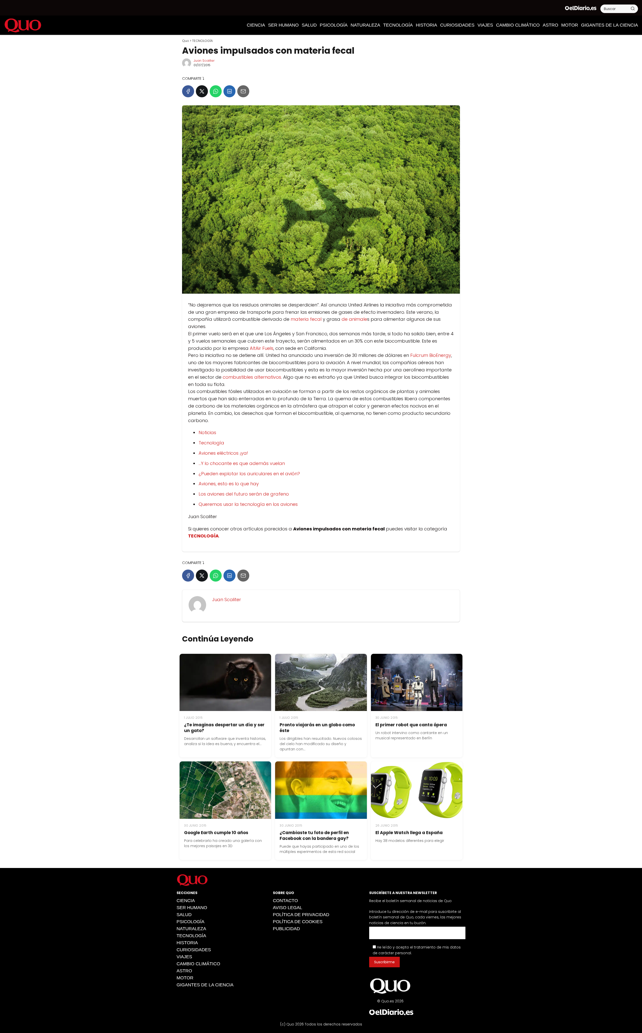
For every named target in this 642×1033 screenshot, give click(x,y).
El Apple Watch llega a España (409, 833)
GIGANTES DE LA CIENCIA (609, 25)
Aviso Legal (287, 907)
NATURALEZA (365, 25)
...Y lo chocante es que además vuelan (242, 463)
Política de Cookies (298, 921)
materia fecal (306, 319)
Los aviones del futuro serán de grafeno (244, 494)
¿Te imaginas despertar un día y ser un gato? (224, 728)
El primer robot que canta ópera (411, 725)
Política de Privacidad (301, 914)
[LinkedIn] (229, 91)
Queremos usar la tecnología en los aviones (248, 504)
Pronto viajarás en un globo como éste (317, 728)
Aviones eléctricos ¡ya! (223, 453)
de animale (354, 319)
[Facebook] (188, 91)
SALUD (309, 25)
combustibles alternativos (252, 377)
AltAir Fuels (261, 348)
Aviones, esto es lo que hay (229, 484)
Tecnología (211, 443)
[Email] (243, 91)
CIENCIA (256, 25)
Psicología (334, 25)
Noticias (207, 432)
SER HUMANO (283, 25)
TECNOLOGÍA (398, 25)
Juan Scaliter (204, 60)
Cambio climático (518, 25)
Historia (426, 25)
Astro (550, 25)
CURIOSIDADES (457, 25)
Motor (569, 25)
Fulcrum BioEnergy (430, 355)
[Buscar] (632, 9)
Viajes (485, 25)
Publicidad (286, 928)
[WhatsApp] (216, 91)
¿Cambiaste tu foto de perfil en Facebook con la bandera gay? (314, 835)
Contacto (285, 900)
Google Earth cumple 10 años (216, 833)
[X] (202, 91)
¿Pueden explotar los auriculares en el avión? (249, 473)
